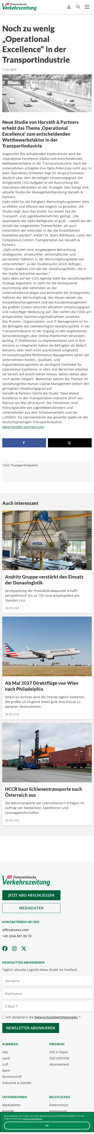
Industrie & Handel (16, 1083)
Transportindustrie (24, 465)
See (5, 1052)
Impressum (58, 1111)
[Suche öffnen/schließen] (78, 7)
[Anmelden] (69, 7)
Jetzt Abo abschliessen (31, 895)
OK (47, 1125)
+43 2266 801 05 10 (16, 936)
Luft (5, 1064)
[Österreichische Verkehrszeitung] (19, 7)
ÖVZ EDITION (59, 1058)
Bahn (6, 1070)
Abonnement (59, 1064)
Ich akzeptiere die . (43, 1017)
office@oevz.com (15, 930)
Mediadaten (31, 908)
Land (6, 1058)
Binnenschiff (12, 1076)
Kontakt (8, 1111)
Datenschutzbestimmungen (56, 1017)
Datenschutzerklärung (32, 1118)
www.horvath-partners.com (23, 427)
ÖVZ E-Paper (58, 1052)
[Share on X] (70, 442)
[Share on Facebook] (24, 442)
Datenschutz (58, 1105)
